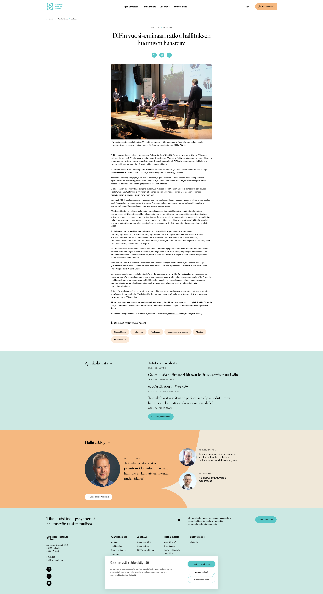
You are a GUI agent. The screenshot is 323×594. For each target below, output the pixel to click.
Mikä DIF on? (170, 542)
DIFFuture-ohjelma (145, 550)
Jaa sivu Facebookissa (169, 55)
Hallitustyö (138, 331)
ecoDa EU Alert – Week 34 (168, 386)
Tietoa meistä (149, 6)
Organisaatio (169, 546)
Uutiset (73, 19)
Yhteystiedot (180, 6)
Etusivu (52, 19)
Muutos (199, 331)
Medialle (194, 542)
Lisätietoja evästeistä (127, 575)
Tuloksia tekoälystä (162, 363)
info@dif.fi (50, 557)
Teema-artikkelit (118, 550)
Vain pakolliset (201, 572)
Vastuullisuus (120, 339)
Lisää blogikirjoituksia (99, 496)
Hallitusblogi (95, 443)
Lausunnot (116, 554)
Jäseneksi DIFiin (144, 542)
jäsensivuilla (173, 313)
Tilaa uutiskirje (266, 519)
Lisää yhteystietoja (54, 560)
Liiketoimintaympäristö (178, 331)
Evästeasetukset (201, 579)
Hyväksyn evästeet (201, 564)
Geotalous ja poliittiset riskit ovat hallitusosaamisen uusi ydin (193, 375)
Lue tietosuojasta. (209, 524)
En (248, 6)
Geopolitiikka (120, 331)
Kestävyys (155, 331)
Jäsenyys (165, 6)
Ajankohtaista (131, 6)
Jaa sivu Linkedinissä (161, 55)
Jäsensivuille (268, 6)
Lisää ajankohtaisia (161, 416)
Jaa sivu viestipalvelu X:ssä (154, 55)
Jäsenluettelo (143, 546)
